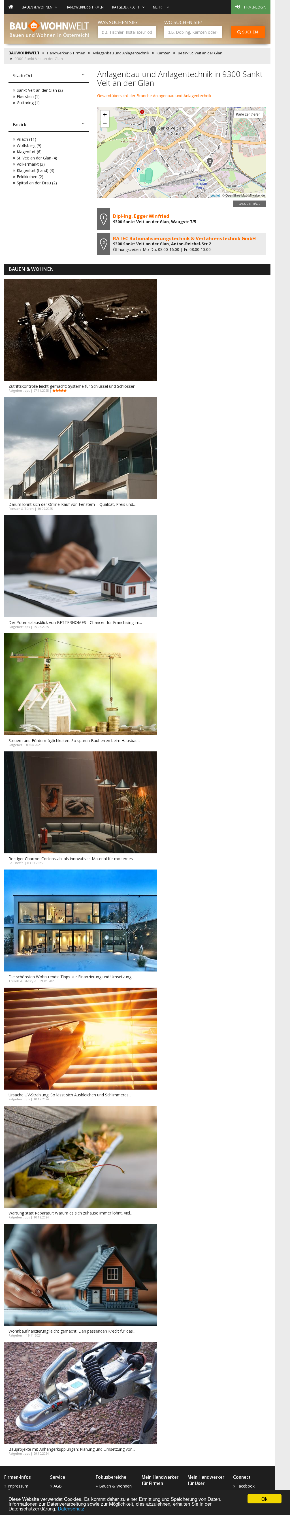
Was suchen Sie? (118, 22)
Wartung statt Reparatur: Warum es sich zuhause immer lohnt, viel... (70, 1213)
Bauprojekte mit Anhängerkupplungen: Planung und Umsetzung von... (71, 1449)
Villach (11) (26, 139)
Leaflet (215, 195)
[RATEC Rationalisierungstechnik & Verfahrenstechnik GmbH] (210, 162)
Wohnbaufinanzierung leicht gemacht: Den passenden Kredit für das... (71, 1331)
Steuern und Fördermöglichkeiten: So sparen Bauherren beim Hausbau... (74, 740)
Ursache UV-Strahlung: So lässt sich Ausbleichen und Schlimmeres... (69, 1095)
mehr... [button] (158, 7)
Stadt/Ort (23, 76)
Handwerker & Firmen (85, 7)
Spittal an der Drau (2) (37, 183)
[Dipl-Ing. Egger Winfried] (153, 131)
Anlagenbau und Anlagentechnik (121, 53)
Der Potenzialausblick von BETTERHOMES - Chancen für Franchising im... (75, 622)
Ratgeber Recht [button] (126, 7)
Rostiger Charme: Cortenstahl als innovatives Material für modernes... (71, 858)
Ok (264, 1498)
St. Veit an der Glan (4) (37, 158)
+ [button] (105, 114)
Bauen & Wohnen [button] (37, 7)
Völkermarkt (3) (31, 164)
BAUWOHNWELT (24, 53)
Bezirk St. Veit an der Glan (200, 53)
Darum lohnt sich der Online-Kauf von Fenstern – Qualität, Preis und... (72, 504)
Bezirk (19, 125)
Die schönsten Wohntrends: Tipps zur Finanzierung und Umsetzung (69, 976)
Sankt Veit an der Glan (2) (40, 90)
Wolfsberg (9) (29, 145)
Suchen (249, 32)
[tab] (48, 76)
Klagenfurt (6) (29, 151)
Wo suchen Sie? (183, 22)
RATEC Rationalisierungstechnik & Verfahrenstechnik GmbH (184, 238)
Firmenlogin (255, 7)
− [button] (105, 123)
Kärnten (163, 53)
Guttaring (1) (28, 102)
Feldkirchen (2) (30, 176)
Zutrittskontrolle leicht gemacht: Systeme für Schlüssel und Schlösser (71, 386)
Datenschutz (71, 1508)
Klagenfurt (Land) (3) (35, 170)
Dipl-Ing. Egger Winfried (141, 216)
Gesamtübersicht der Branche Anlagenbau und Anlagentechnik (154, 95)
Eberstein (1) (28, 96)
